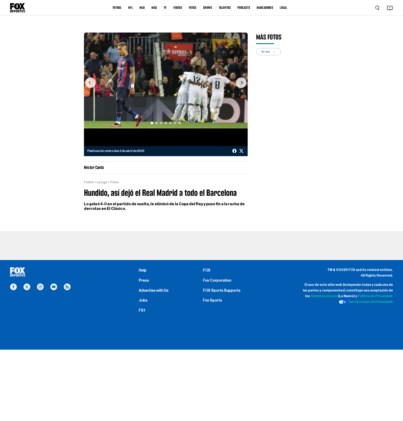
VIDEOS (177, 7)
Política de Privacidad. (375, 296)
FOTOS (192, 7)
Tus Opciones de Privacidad (370, 301)
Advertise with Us (154, 290)
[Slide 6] (175, 123)
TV (165, 7)
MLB (142, 7)
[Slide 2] (156, 123)
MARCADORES (265, 7)
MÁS (154, 7)
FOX (207, 270)
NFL (130, 7)
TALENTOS (225, 7)
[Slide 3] (161, 123)
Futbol (88, 182)
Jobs (143, 300)
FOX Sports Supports (222, 290)
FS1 (142, 310)
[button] (90, 82)
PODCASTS (243, 7)
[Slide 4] (166, 123)
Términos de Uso (324, 296)
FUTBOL (117, 7)
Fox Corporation (217, 280)
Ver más (266, 51)
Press (144, 280)
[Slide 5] (170, 123)
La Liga (102, 182)
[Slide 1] (152, 123)
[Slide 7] (179, 123)
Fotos (114, 182)
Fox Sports (212, 300)
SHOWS (207, 7)
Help (143, 270)
